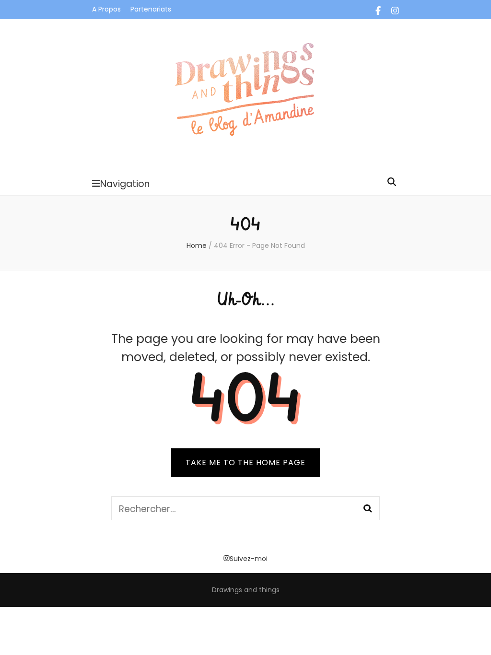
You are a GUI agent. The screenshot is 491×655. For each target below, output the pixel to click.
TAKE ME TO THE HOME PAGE (245, 462)
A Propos (106, 9)
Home (197, 245)
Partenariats (150, 9)
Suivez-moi (249, 558)
